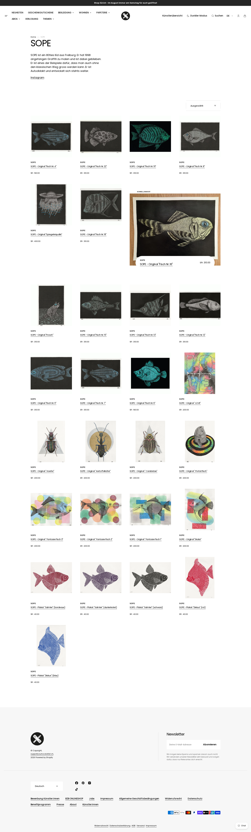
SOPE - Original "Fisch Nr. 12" (192, 334)
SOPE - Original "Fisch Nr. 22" (93, 166)
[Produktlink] (51, 145)
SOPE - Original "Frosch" (42, 334)
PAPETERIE (101, 12)
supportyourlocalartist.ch (42, 754)
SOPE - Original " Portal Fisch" (193, 471)
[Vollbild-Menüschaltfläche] (6, 16)
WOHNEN (84, 12)
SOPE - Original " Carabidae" (143, 471)
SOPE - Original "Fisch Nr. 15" (93, 334)
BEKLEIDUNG (64, 12)
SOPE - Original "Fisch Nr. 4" (44, 166)
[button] (217, 16)
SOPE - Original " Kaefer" (42, 471)
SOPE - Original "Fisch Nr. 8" (192, 166)
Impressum (151, 825)
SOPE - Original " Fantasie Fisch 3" (47, 539)
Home (33, 37)
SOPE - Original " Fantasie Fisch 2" (96, 539)
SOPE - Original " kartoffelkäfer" (95, 471)
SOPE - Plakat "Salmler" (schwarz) (146, 607)
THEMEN (47, 18)
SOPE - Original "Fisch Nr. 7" (93, 403)
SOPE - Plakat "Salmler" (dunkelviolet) (98, 607)
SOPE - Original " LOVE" (190, 403)
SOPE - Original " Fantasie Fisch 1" (146, 539)
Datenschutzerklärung (120, 825)
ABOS (15, 18)
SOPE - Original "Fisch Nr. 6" (142, 403)
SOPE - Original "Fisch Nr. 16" (156, 264)
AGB (133, 825)
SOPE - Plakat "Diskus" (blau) (45, 675)
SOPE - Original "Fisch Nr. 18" (93, 234)
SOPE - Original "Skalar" (190, 539)
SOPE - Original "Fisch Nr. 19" (143, 166)
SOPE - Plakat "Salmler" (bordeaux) (48, 607)
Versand (141, 825)
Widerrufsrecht (101, 825)
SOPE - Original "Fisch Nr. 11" (43, 403)
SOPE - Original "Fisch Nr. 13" (143, 334)
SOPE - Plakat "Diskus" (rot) (192, 607)
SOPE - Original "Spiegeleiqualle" (46, 234)
